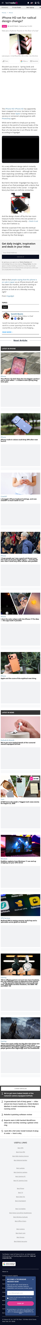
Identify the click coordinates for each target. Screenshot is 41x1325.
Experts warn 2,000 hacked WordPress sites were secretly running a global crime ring (21, 1122)
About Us (5, 1271)
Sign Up (20, 1303)
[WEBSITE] (19, 318)
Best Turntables (20, 1209)
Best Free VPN (20, 1152)
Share (6, 61)
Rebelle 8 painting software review (18, 1115)
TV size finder (16, 7)
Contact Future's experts (10, 1276)
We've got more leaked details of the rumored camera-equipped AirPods (19, 1094)
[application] (20, 148)
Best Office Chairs (20, 1221)
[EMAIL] (22, 318)
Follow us (25, 61)
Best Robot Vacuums (20, 1241)
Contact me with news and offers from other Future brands (21, 1298)
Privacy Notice (27, 264)
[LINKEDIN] (15, 318)
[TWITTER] (12, 318)
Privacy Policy (27, 1310)
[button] (38, 3)
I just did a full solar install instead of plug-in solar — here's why (21, 1132)
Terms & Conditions (19, 1312)
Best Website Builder (20, 1160)
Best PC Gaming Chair (20, 1180)
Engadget (10, 296)
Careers (4, 1309)
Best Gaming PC (20, 1176)
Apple (17, 113)
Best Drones (20, 1237)
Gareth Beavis (14, 26)
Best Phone (20, 1188)
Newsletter (35, 61)
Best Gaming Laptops (20, 1172)
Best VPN (20, 1148)
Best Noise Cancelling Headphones (20, 1213)
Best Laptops (20, 1168)
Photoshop (6, 118)
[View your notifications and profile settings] (28, 3)
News (4, 26)
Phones (4, 13)
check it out (33, 221)
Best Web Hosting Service (20, 1156)
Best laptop (30, 7)
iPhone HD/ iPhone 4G (14, 109)
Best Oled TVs (20, 1197)
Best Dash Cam (20, 1233)
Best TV (20, 1192)
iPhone (11, 13)
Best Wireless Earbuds (20, 1217)
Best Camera (20, 1229)
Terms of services (25, 262)
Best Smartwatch (20, 1201)
